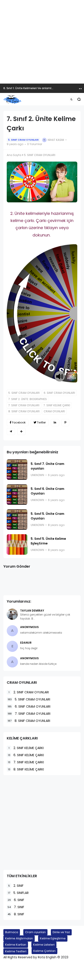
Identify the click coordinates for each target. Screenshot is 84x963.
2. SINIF (16, 885)
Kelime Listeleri (44, 944)
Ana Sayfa (14, 155)
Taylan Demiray (32, 610)
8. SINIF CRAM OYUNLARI (24, 411)
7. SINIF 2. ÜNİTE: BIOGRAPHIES (27, 399)
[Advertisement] (42, 42)
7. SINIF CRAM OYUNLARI (23, 405)
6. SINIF (16, 900)
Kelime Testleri (15, 951)
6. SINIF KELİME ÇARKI (26, 755)
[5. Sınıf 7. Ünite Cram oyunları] (17, 469)
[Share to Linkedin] (55, 422)
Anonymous (29, 627)
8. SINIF (16, 914)
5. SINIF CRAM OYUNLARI (23, 140)
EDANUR (26, 643)
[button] (71, 99)
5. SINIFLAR (18, 893)
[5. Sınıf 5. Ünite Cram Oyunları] (17, 519)
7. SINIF (16, 907)
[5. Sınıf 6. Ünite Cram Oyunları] (17, 494)
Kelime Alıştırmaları (19, 938)
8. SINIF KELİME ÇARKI (26, 769)
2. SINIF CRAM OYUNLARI (29, 692)
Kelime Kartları (15, 944)
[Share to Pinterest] (65, 422)
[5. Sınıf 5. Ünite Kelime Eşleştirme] (17, 544)
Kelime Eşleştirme (53, 938)
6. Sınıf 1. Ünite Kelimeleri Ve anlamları (29, 88)
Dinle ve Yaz (61, 932)
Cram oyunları (35, 932)
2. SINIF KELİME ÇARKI (26, 748)
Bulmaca (11, 932)
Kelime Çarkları (44, 951)
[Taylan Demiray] (12, 614)
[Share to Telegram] (11, 431)
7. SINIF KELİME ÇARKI (56, 405)
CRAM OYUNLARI (54, 411)
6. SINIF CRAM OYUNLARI (59, 393)
